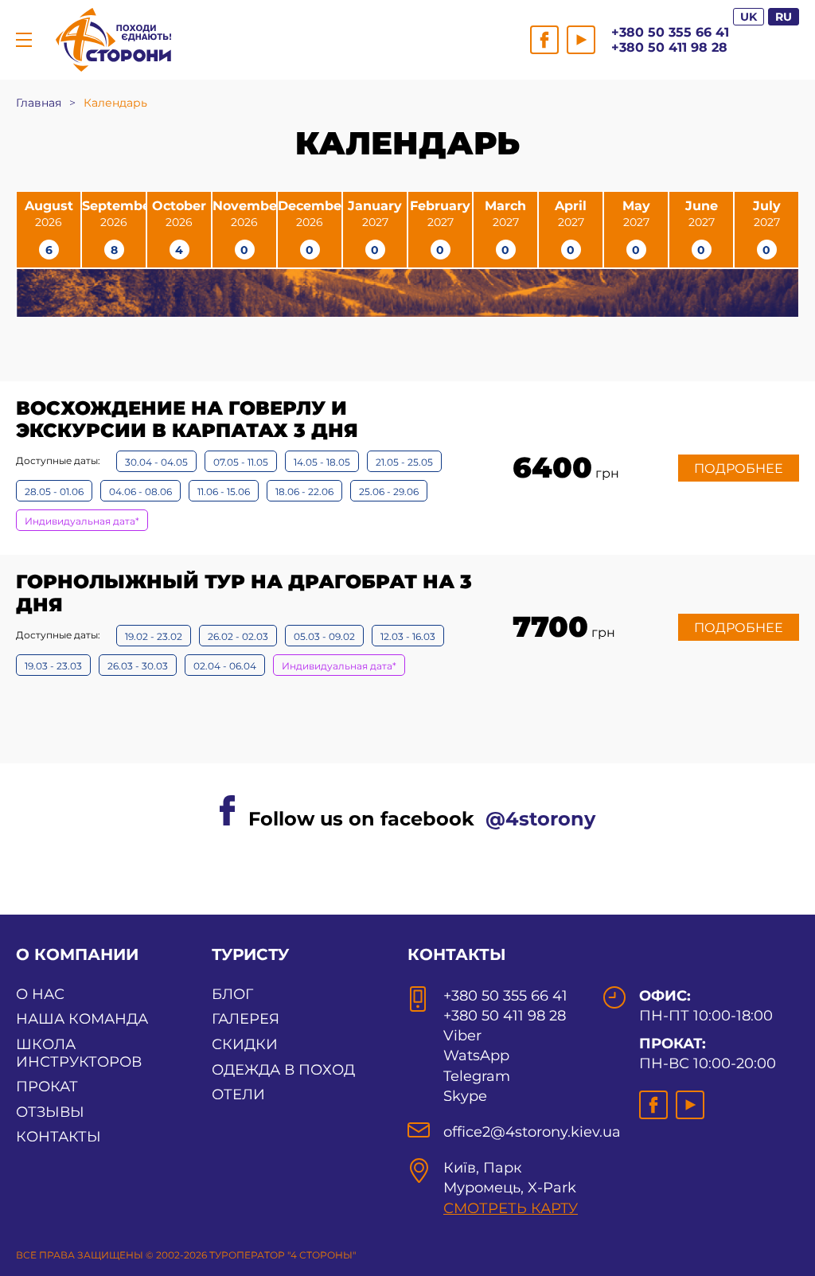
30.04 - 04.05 (156, 462)
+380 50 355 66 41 (670, 32)
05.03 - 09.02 (324, 636)
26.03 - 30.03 (137, 666)
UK (748, 17)
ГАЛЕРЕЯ (245, 1019)
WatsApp (476, 1055)
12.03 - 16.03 (407, 636)
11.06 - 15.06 (223, 492)
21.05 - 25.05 (404, 462)
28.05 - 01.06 (54, 492)
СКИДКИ (245, 1044)
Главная (38, 103)
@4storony (540, 818)
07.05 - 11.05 (240, 462)
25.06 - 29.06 (389, 492)
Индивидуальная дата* (82, 521)
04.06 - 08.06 (140, 492)
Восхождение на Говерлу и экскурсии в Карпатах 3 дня (187, 419)
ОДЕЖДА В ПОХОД (283, 1070)
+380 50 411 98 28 (669, 47)
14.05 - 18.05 (322, 462)
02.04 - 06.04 (224, 666)
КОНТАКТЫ (58, 1136)
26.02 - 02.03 (238, 636)
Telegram (476, 1076)
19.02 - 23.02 (153, 636)
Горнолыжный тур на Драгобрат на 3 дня (244, 593)
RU (783, 17)
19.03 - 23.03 (53, 666)
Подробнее (738, 468)
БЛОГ (232, 994)
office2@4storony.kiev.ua (532, 1132)
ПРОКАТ (47, 1086)
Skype (465, 1096)
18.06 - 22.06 (304, 492)
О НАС (40, 994)
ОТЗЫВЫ (50, 1112)
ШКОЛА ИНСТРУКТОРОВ (79, 1053)
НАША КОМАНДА (82, 1019)
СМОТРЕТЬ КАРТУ (510, 1208)
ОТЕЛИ (238, 1094)
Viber (462, 1035)
